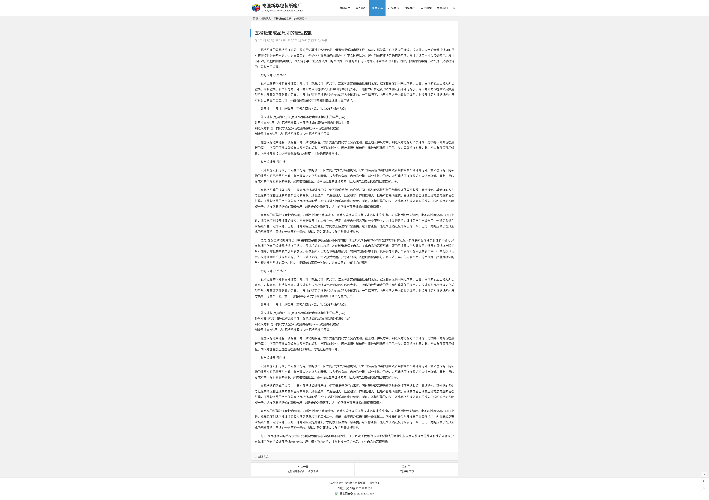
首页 (255, 18)
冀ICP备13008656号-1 (359, 488)
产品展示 (393, 8)
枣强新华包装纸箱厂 (282, 5)
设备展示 (409, 8)
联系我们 (442, 8)
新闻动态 (377, 8)
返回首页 (344, 8)
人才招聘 (426, 8)
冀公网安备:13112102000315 (357, 493)
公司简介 (361, 8)
